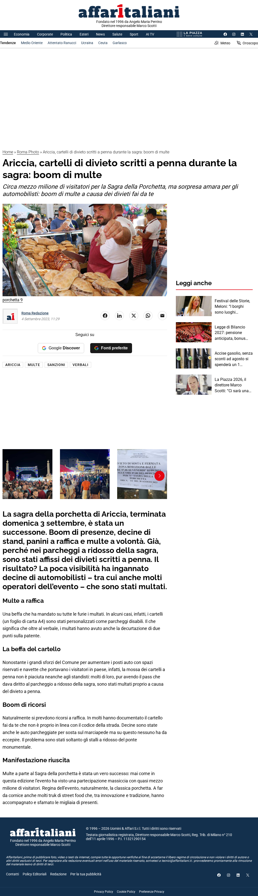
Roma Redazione (35, 313)
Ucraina (87, 43)
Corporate (45, 34)
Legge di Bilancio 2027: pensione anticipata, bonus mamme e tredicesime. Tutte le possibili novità (232, 333)
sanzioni (56, 365)
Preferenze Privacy (151, 891)
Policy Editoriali (34, 874)
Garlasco (120, 43)
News (100, 34)
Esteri (84, 34)
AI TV (150, 34)
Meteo (225, 43)
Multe (34, 365)
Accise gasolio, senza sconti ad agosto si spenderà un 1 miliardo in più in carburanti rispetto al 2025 (234, 359)
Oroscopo (250, 43)
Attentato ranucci (62, 43)
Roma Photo (28, 152)
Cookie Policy (126, 891)
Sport (134, 34)
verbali (80, 365)
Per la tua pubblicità (85, 874)
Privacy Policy (103, 891)
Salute (117, 34)
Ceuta (103, 43)
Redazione (58, 874)
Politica (66, 34)
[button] (159, 476)
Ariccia (12, 365)
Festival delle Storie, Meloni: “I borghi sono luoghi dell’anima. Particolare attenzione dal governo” (232, 306)
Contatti (12, 874)
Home (8, 152)
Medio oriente (32, 43)
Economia (21, 34)
